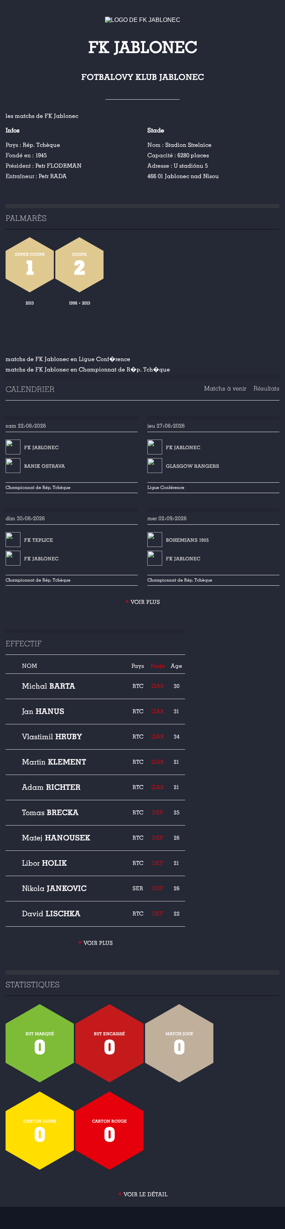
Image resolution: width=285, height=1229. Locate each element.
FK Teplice (38, 540)
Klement (54, 762)
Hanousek (56, 838)
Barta (48, 686)
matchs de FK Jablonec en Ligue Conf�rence (68, 359)
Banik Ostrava (44, 466)
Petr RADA (53, 176)
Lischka (51, 913)
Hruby (52, 736)
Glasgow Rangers (192, 466)
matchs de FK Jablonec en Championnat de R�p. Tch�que (88, 369)
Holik (44, 863)
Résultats (266, 388)
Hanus (43, 711)
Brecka (50, 812)
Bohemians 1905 (187, 540)
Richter (51, 787)
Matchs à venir (225, 388)
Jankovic (54, 888)
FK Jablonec (41, 448)
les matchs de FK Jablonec (42, 116)
